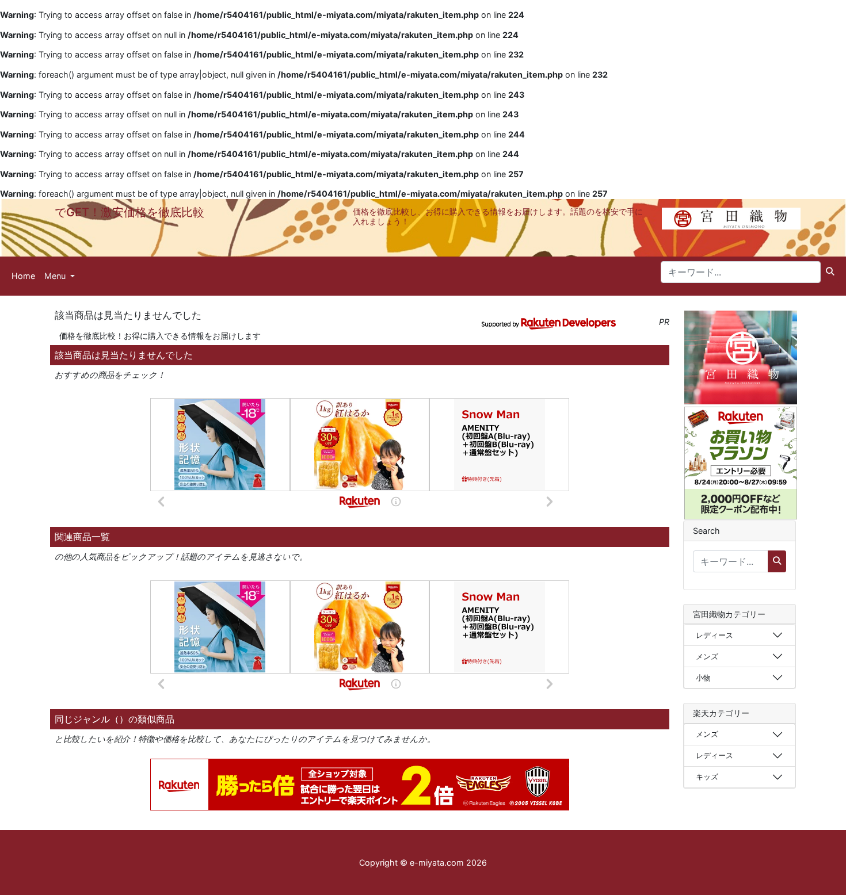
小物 (703, 677)
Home (23, 276)
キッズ (707, 776)
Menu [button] (56, 276)
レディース (714, 635)
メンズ (707, 656)
